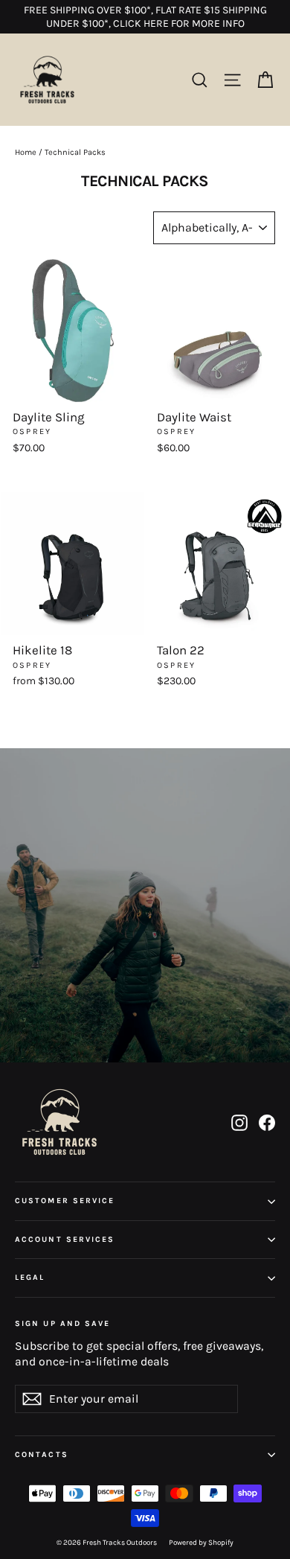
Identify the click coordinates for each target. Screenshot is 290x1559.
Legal (30, 1277)
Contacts (41, 1454)
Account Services (65, 1239)
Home (25, 152)
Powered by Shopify (201, 1542)
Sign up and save (63, 1323)
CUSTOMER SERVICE (65, 1200)
